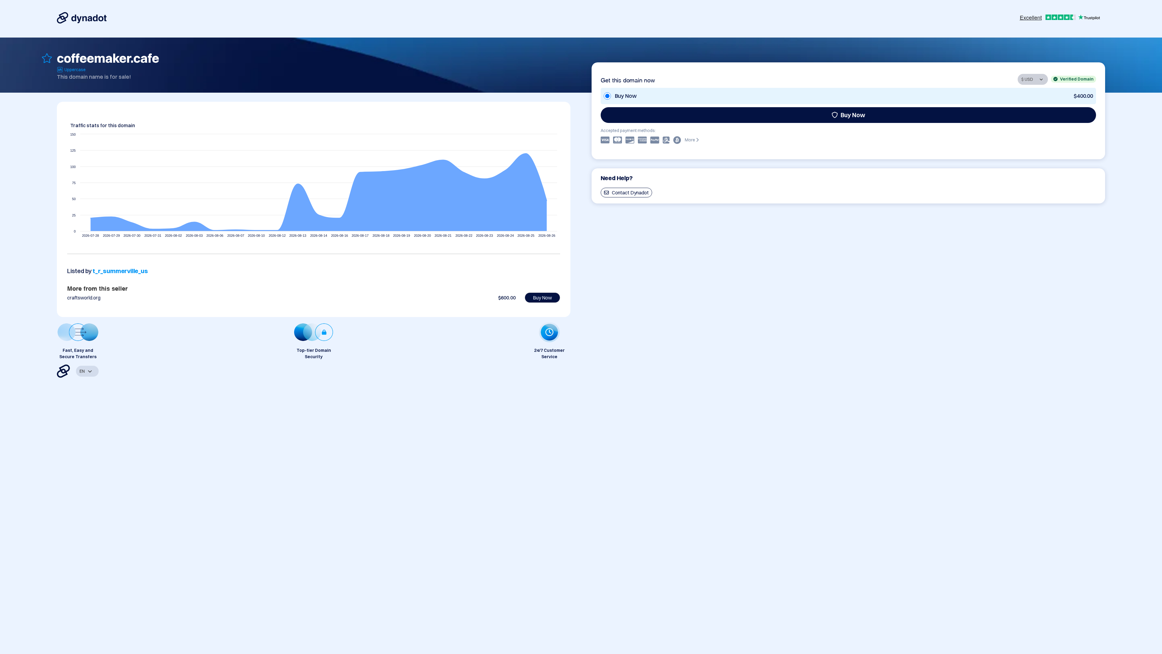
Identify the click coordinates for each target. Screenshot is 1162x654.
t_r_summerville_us (120, 271)
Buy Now (853, 115)
